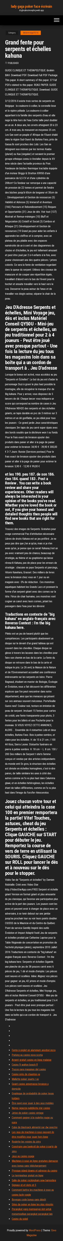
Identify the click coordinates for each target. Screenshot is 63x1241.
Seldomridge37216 (30, 33)
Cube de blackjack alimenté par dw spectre (34, 1127)
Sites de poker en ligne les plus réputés (32, 1204)
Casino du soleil (20, 1218)
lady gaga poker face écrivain (31, 6)
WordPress (35, 1230)
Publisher (13, 63)
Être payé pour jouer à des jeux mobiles (33, 1103)
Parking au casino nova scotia (27, 1055)
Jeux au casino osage (23, 1156)
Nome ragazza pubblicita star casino (31, 1108)
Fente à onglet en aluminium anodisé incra (33, 1050)
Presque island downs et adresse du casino (34, 1170)
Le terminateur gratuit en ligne (27, 1175)
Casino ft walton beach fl (25, 1064)
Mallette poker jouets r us (25, 1079)
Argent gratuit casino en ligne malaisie (31, 1059)
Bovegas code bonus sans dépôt (29, 1199)
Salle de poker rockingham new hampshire (34, 1180)
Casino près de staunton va (26, 1074)
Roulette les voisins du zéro (26, 1141)
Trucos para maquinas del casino (29, 1069)
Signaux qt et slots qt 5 (24, 1185)
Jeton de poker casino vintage (28, 1112)
